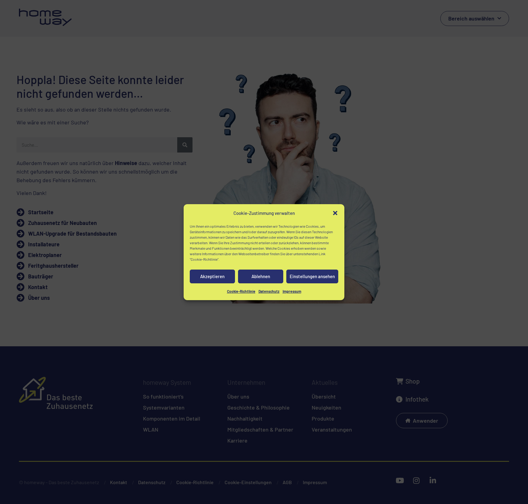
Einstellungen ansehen (312, 276)
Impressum (292, 291)
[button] (335, 213)
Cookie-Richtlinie (241, 291)
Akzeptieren (212, 276)
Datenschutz (269, 291)
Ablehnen (260, 276)
